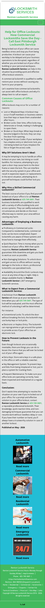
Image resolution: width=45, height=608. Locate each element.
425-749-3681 (25, 576)
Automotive (36, 585)
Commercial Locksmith (22, 472)
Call (23, 604)
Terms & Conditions (10, 591)
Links (40, 591)
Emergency (12, 588)
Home (5, 585)
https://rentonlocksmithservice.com (23, 579)
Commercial (25, 585)
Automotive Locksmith (22, 441)
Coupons (22, 588)
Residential (14, 585)
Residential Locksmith (22, 502)
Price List (23, 591)
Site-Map (32, 591)
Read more (22, 466)
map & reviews (28, 573)
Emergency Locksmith (22, 533)
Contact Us (32, 588)
